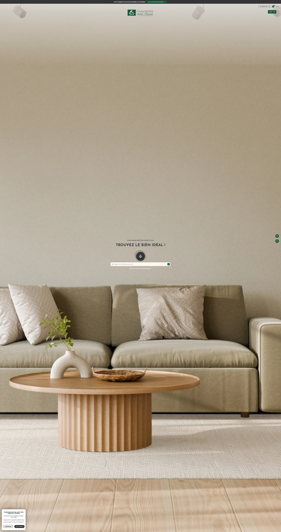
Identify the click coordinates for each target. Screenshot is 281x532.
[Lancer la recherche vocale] (140, 256)
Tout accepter (19, 526)
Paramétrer (8, 526)
